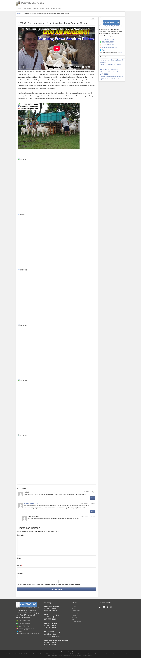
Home (19, 13)
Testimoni (75, 617)
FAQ (47, 8)
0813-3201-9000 (108, 39)
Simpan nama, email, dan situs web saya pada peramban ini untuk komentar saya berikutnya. (48, 584)
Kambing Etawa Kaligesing (109, 69)
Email (19, 565)
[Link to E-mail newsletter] (111, 607)
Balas (92, 498)
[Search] (124, 7)
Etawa (19, 8)
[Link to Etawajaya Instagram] (107, 607)
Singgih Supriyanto (31, 503)
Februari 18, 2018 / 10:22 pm (87, 492)
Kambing (35, 8)
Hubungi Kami (56, 8)
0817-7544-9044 (108, 44)
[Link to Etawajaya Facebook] (104, 607)
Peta (103, 50)
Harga (42, 8)
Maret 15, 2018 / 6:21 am (88, 516)
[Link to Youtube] (100, 607)
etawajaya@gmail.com (109, 47)
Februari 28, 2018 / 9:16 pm (87, 503)
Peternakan (27, 8)
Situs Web (20, 573)
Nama (19, 558)
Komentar (21, 535)
